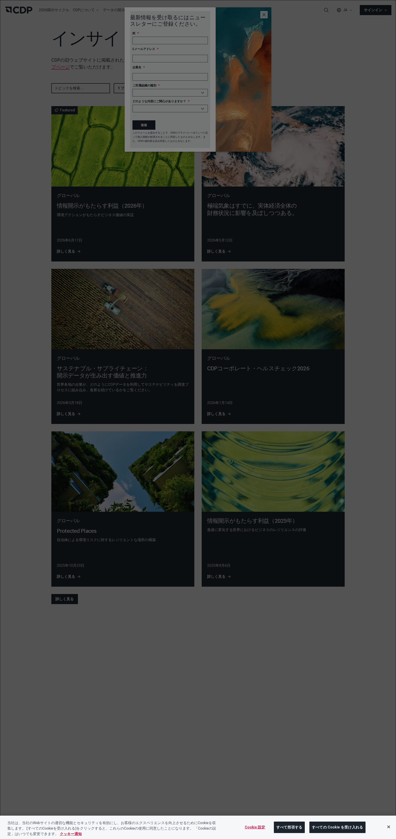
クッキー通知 (71, 834)
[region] (198, 827)
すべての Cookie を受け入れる (337, 827)
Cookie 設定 (255, 827)
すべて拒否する (289, 827)
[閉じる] (389, 827)
